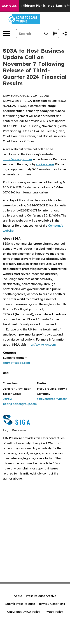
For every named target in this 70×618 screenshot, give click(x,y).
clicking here (45, 164)
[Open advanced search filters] (54, 33)
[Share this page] (64, 33)
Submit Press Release (20, 604)
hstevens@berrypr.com (52, 399)
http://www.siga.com (17, 159)
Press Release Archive (41, 596)
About (18, 596)
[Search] (46, 33)
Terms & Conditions (52, 604)
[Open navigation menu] (6, 33)
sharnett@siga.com (16, 363)
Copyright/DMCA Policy (23, 611)
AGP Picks (9, 5)
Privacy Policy (53, 611)
